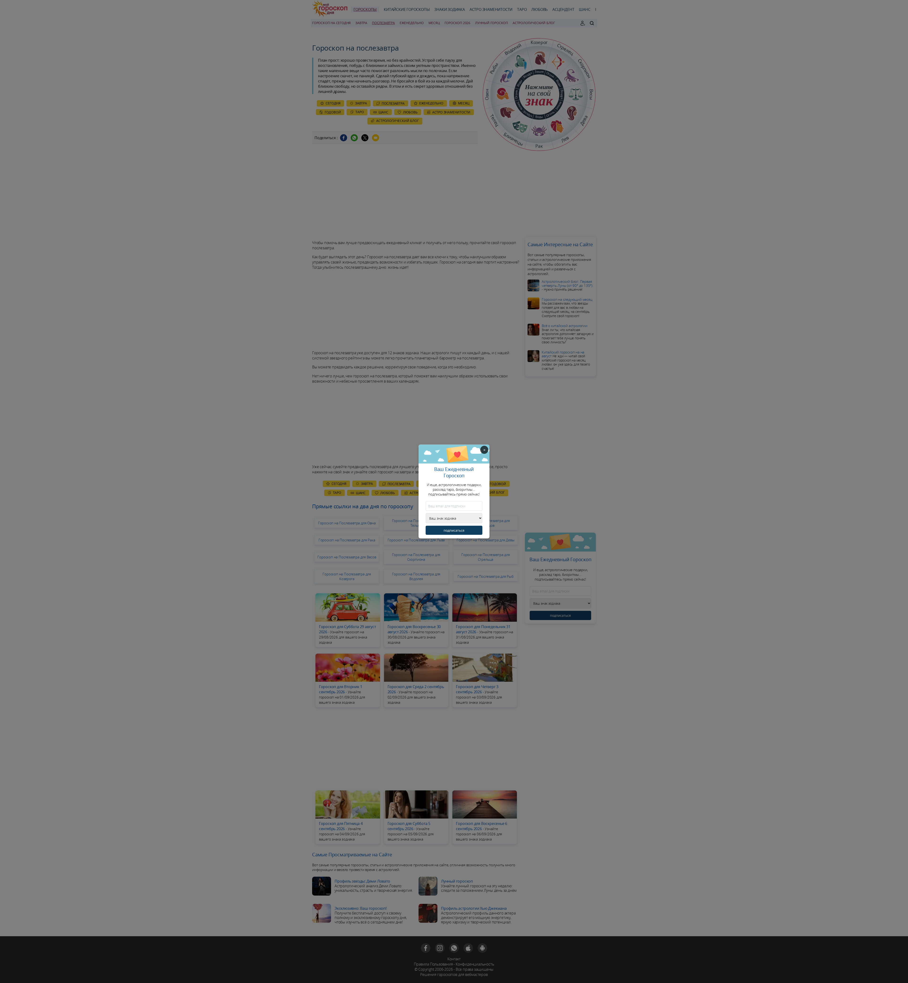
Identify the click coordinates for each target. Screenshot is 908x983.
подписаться (454, 530)
